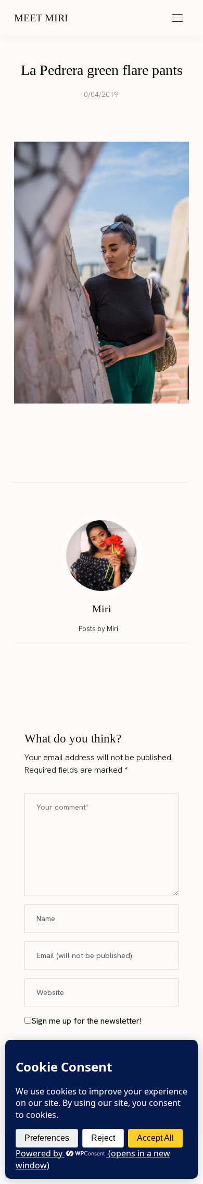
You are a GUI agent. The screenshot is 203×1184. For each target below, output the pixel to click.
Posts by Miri (99, 628)
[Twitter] (91, 460)
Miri (101, 608)
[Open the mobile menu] (177, 18)
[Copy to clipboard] (131, 460)
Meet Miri (41, 17)
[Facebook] (72, 460)
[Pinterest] (111, 460)
